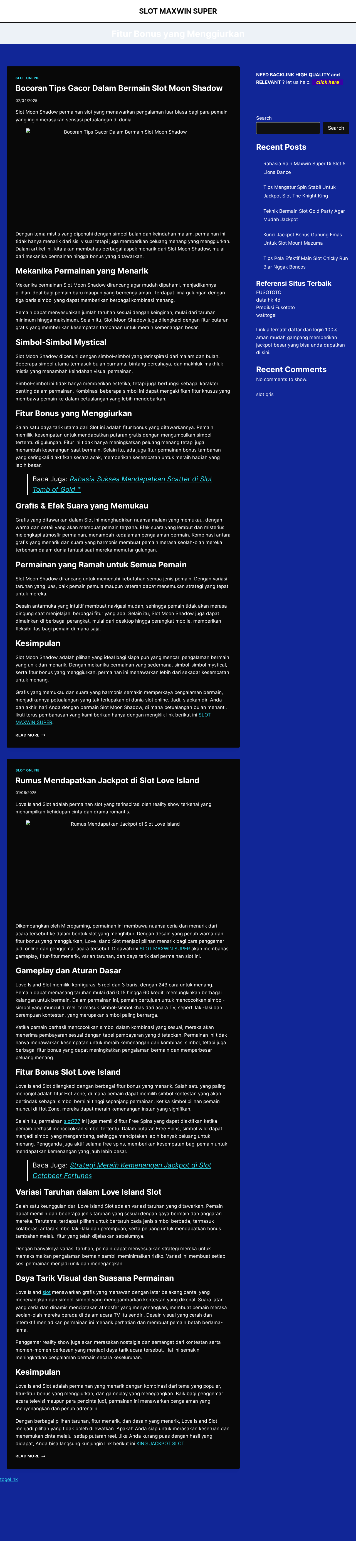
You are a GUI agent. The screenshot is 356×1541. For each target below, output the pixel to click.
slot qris (265, 394)
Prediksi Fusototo (275, 307)
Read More (30, 735)
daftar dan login (306, 329)
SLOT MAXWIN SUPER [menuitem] (165, 948)
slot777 (72, 1121)
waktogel (266, 315)
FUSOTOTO (268, 292)
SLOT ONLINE (27, 78)
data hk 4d (268, 300)
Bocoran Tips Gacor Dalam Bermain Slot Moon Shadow (119, 88)
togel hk (9, 1479)
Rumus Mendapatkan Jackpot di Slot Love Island (107, 780)
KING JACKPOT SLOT (160, 1443)
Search (264, 118)
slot (47, 1292)
